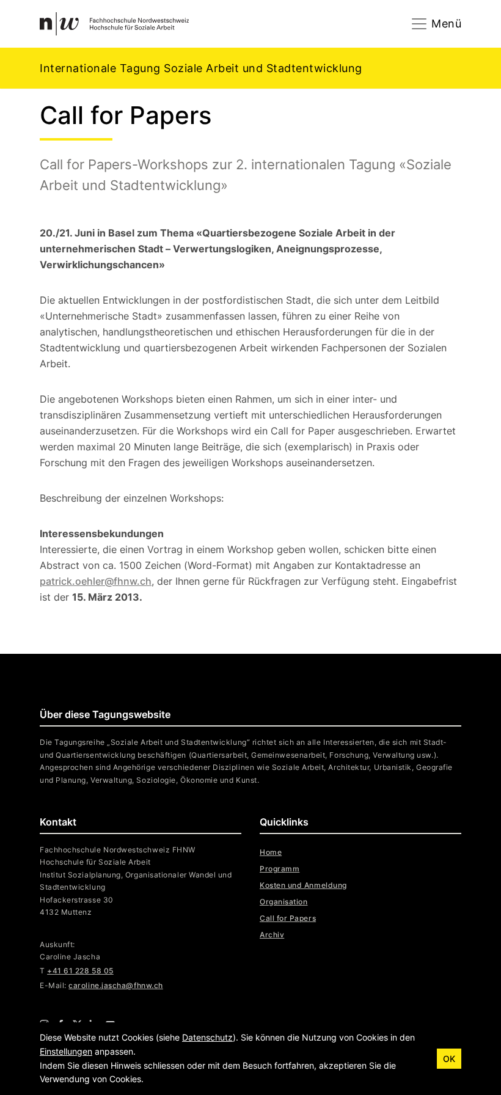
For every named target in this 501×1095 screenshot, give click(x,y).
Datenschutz (207, 1037)
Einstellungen (66, 1051)
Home (271, 852)
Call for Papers (288, 918)
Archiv (272, 934)
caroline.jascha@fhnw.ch (115, 985)
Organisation (283, 901)
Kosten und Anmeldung (303, 885)
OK (449, 1058)
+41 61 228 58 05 (80, 970)
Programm (279, 868)
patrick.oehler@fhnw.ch (96, 581)
